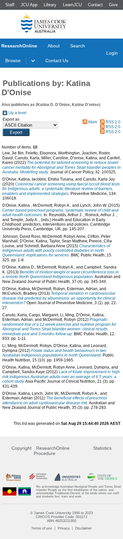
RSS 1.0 (113, 122)
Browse (13, 60)
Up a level (18, 113)
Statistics (102, 448)
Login (112, 53)
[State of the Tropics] (102, 477)
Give (113, 4)
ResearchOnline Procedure (52, 450)
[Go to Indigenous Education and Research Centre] (9, 491)
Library (50, 4)
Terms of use (41, 528)
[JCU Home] (43, 22)
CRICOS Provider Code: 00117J (61, 517)
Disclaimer (83, 528)
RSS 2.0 (113, 127)
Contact (95, 4)
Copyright (21, 448)
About (54, 45)
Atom (92, 122)
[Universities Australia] (67, 477)
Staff (9, 4)
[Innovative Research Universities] (37, 477)
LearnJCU (72, 4)
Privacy (64, 528)
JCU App (29, 4)
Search (77, 45)
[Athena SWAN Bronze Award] (13, 477)
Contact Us (56, 60)
